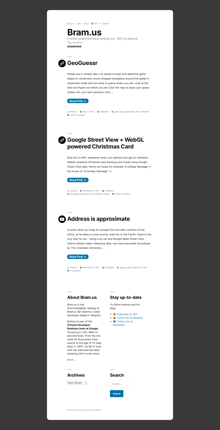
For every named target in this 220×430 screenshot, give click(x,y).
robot (129, 267)
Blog (69, 23)
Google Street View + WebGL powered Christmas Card (105, 143)
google (76, 194)
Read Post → (77, 101)
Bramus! (73, 112)
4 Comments (75, 271)
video (144, 267)
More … (71, 359)
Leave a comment (77, 115)
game (116, 112)
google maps (129, 112)
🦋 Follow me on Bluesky (128, 317)
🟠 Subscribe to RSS (125, 314)
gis (121, 112)
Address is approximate (98, 218)
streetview (144, 112)
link (137, 112)
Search (105, 23)
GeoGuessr (82, 62)
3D (71, 194)
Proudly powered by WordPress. (88, 410)
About (86, 23)
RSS (95, 23)
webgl (106, 194)
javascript (84, 194)
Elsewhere (104, 112)
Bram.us (84, 32)
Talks (78, 23)
